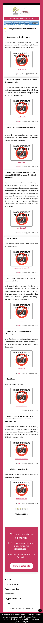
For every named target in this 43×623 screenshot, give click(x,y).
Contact (8, 603)
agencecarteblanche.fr (21, 268)
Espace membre (12, 589)
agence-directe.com (21, 459)
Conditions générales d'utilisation (21, 608)
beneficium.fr (21, 228)
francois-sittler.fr (21, 499)
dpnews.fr (21, 162)
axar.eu (21, 321)
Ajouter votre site (21, 566)
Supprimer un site (13, 598)
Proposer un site (12, 584)
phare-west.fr (21, 69)
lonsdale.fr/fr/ (21, 117)
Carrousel (9, 594)
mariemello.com (21, 406)
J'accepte (24, 621)
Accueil (8, 579)
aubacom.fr (21, 369)
